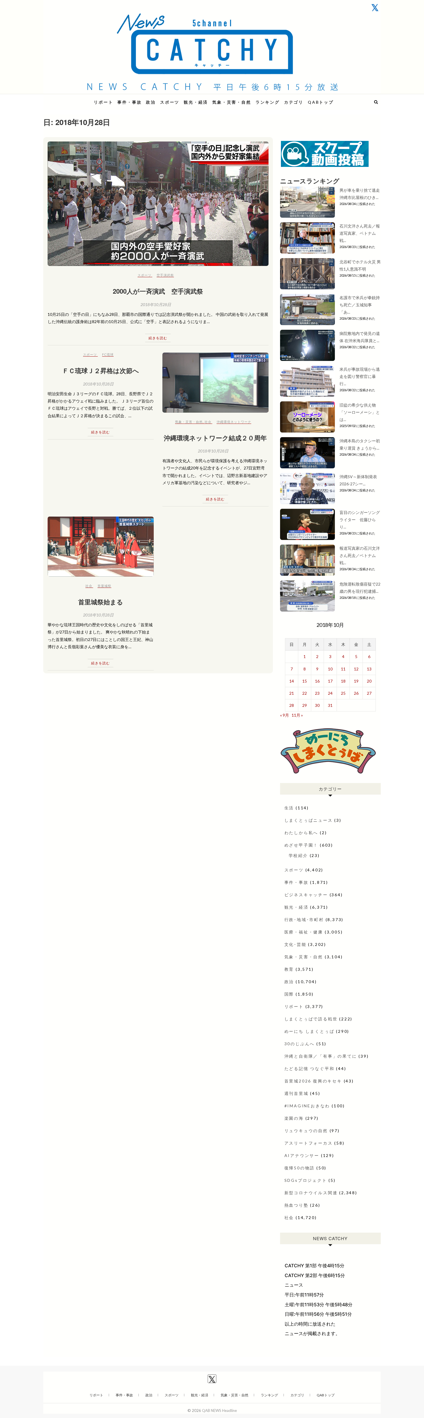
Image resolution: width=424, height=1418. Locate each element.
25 (343, 693)
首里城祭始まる (100, 601)
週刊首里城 (296, 1093)
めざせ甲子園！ (301, 845)
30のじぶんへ (299, 1043)
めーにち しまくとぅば (309, 1031)
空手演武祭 (165, 275)
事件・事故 (129, 102)
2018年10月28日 (155, 304)
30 (317, 705)
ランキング (268, 102)
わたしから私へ (301, 832)
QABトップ (321, 102)
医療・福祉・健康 (303, 931)
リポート (103, 102)
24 (330, 693)
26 (356, 693)
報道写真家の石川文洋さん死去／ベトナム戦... (359, 555)
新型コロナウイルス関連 (311, 1192)
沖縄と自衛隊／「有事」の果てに (320, 1056)
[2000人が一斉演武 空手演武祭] (158, 203)
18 (343, 681)
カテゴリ (293, 102)
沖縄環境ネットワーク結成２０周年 (215, 437)
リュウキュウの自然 (306, 1130)
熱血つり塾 (296, 1205)
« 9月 (284, 715)
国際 (289, 994)
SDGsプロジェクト (305, 1180)
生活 (289, 807)
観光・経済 (196, 102)
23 (317, 693)
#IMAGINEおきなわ (307, 1105)
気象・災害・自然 (231, 102)
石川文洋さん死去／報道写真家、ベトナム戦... (359, 233)
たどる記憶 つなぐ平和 (309, 1068)
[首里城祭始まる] (101, 546)
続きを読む (158, 338)
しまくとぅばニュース (308, 820)
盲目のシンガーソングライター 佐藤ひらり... (359, 519)
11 (343, 668)
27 (369, 693)
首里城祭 (104, 586)
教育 (289, 969)
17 (330, 681)
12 (356, 668)
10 (330, 668)
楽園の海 (294, 1118)
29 (304, 705)
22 (304, 693)
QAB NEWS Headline (73, 98)
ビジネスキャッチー (306, 894)
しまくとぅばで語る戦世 (311, 1018)
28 (291, 705)
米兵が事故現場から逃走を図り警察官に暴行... (359, 376)
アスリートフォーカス (308, 1143)
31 (330, 705)
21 (291, 693)
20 (369, 681)
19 (356, 681)
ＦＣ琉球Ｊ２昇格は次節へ (100, 370)
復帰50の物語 (299, 1167)
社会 (208, 422)
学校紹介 (298, 855)
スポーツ (169, 102)
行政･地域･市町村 (304, 919)
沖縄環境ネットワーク (234, 422)
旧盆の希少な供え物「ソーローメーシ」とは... (359, 412)
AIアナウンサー (301, 1155)
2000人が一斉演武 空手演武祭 (158, 291)
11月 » (297, 715)
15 (304, 681)
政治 (151, 102)
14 (291, 681)
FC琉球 (108, 354)
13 (369, 668)
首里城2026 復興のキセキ (313, 1080)
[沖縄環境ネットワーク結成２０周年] (215, 382)
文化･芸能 (295, 944)
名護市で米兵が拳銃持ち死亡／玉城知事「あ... (359, 304)
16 (317, 681)
